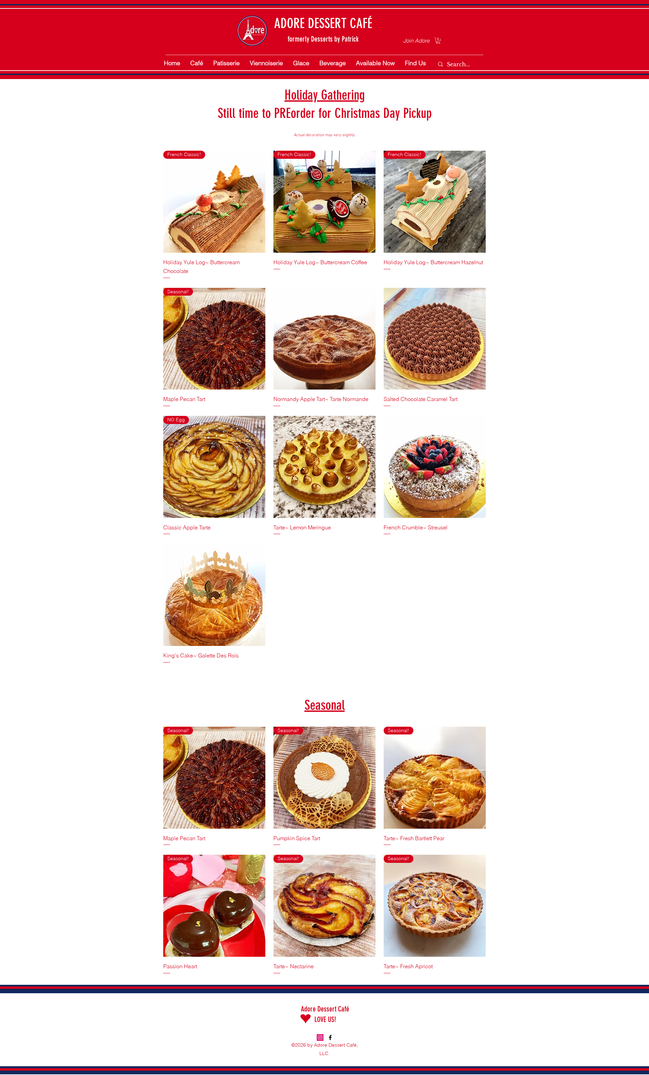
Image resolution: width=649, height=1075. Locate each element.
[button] (438, 41)
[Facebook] (330, 1037)
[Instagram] (320, 1037)
